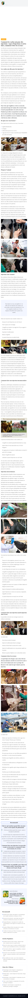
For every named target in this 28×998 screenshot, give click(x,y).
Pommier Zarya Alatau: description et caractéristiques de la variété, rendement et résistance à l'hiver (14, 915)
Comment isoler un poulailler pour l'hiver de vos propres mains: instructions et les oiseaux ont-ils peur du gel (14, 866)
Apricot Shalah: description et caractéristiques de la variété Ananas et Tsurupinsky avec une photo (16, 895)
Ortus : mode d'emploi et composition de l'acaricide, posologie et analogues (13, 982)
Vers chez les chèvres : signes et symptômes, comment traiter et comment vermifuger (14, 949)
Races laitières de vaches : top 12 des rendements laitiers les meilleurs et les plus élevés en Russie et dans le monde (14, 959)
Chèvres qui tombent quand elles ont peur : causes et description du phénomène (14, 826)
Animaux (4, 39)
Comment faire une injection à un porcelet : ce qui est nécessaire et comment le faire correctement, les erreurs (14, 847)
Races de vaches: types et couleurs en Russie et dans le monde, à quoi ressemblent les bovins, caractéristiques (14, 946)
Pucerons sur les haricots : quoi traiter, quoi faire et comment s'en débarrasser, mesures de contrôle (13, 919)
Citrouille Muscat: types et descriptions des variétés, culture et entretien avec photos (11, 902)
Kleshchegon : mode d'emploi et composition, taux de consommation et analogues (14, 978)
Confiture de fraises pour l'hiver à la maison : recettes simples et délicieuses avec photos (14, 931)
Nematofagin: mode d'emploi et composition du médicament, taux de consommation (13, 970)
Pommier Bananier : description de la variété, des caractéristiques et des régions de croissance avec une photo (14, 923)
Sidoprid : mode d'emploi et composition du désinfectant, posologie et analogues (12, 985)
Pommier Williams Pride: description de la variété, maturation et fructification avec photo (13, 928)
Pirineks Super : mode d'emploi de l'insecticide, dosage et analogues (14, 974)
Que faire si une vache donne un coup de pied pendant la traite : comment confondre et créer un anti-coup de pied (14, 954)
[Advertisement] (14, 21)
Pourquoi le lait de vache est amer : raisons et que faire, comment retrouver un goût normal (13, 942)
